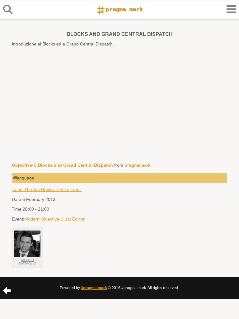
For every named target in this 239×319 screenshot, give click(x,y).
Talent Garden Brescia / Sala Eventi (47, 189)
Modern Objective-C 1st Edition (55, 219)
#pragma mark (94, 288)
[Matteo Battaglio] (27, 244)
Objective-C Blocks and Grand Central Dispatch (62, 165)
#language (23, 177)
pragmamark (137, 165)
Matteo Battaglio (27, 261)
